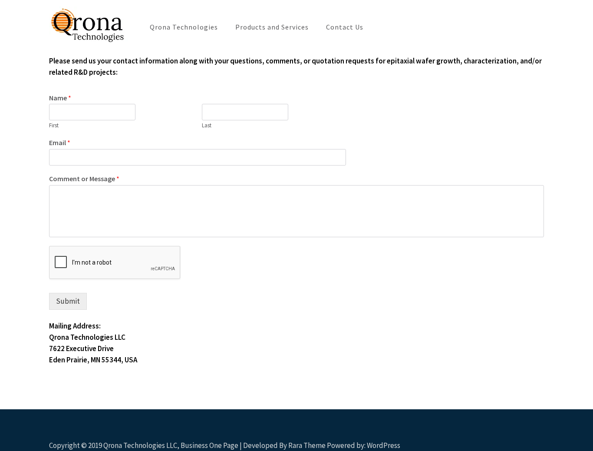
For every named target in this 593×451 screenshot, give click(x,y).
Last (206, 125)
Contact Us (344, 27)
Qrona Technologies (184, 27)
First (54, 125)
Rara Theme (307, 445)
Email (59, 142)
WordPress (383, 445)
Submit (68, 301)
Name (60, 97)
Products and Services (272, 27)
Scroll (535, 432)
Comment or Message (84, 178)
